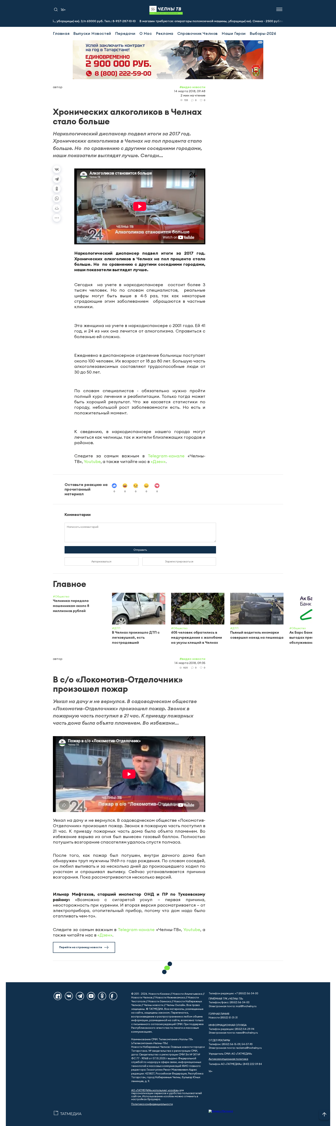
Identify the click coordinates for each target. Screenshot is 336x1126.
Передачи (125, 33)
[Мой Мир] (57, 208)
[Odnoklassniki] (102, 996)
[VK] (69, 996)
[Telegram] (57, 179)
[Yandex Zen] (58, 996)
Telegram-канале (166, 456)
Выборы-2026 (263, 33)
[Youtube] (91, 996)
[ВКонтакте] (57, 169)
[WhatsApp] (57, 198)
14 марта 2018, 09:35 (189, 663)
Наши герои (234, 33)
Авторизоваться (101, 561)
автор (57, 87)
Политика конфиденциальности (152, 1104)
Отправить (140, 549)
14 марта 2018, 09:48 (189, 91)
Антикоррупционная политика (228, 1059)
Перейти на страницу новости (80, 947)
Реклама (164, 33)
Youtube (92, 461)
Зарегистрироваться (179, 561)
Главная (61, 33)
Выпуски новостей (92, 33)
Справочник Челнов (197, 33)
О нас (145, 33)
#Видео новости (192, 87)
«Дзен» (158, 461)
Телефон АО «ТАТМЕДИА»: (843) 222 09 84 (235, 1064)
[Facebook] (113, 996)
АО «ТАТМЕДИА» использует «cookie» (155, 1090)
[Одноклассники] (57, 189)
